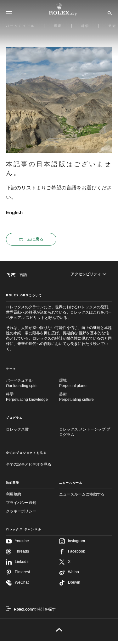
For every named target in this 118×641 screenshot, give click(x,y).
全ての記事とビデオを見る (28, 464)
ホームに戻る (31, 239)
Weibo (73, 572)
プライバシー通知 (21, 503)
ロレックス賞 (17, 429)
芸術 (76, 397)
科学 (27, 397)
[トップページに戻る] (59, 629)
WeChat (22, 582)
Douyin (74, 582)
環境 (73, 383)
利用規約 (13, 494)
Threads (22, 551)
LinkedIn (22, 561)
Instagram (76, 541)
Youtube (22, 541)
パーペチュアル (21, 383)
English (14, 212)
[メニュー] (9, 13)
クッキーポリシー (21, 511)
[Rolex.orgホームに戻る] (59, 9)
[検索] (108, 12)
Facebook (76, 551)
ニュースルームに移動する (81, 494)
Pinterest (22, 572)
